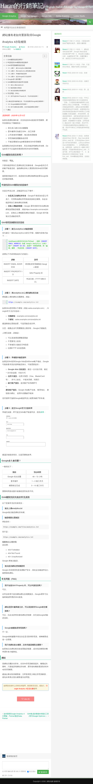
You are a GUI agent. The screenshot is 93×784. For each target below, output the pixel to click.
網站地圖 (49, 781)
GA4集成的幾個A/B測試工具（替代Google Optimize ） (38, 714)
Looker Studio (79, 16)
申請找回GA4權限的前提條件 (17, 62)
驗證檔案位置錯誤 (16, 88)
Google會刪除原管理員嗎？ (19, 104)
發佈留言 (43, 772)
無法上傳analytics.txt (17, 85)
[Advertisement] (25, 737)
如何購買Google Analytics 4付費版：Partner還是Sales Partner (13, 715)
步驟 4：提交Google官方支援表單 (21, 76)
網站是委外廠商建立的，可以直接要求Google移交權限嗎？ (26, 101)
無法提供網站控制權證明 (18, 90)
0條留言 (18, 49)
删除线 (23, 771)
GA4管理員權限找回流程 (16, 65)
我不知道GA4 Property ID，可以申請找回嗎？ (24, 96)
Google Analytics (10, 47)
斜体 (10, 775)
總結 (9, 109)
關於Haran (6, 22)
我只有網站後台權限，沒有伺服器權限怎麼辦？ (25, 107)
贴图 (11, 771)
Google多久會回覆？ (14, 79)
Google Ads (46, 16)
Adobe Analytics (62, 16)
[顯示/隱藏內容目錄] (43, 56)
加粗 (17, 771)
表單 (42, 412)
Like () (27, 699)
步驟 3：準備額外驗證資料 (19, 74)
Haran (23, 47)
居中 (5, 775)
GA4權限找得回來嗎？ (15, 59)
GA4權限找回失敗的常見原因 (17, 82)
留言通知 (32, 771)
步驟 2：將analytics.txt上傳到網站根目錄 (23, 71)
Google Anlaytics (9, 16)
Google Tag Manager (29, 16)
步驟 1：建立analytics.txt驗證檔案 (21, 68)
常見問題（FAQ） (13, 93)
